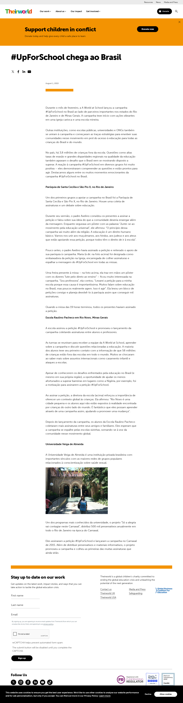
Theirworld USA (108, 597)
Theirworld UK (107, 593)
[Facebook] (28, 682)
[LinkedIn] (35, 682)
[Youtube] (42, 682)
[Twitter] (13, 682)
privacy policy (48, 624)
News (158, 2)
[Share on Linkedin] (24, 71)
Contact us (106, 589)
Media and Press (171, 2)
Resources (148, 2)
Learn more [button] (104, 696)
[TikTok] (49, 682)
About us (60, 11)
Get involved (92, 11)
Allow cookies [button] (166, 694)
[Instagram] (20, 682)
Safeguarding (135, 593)
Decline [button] (148, 694)
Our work (44, 11)
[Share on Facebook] (18, 71)
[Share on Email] (29, 71)
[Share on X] (13, 71)
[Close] (179, 22)
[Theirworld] (18, 11)
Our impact (76, 11)
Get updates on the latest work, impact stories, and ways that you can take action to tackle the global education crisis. (46, 586)
